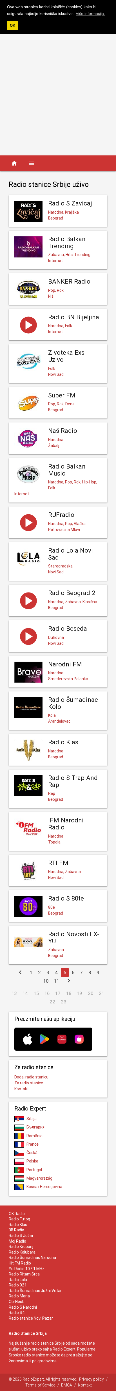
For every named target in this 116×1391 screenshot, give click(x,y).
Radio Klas (18, 1224)
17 (58, 993)
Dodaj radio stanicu (31, 1077)
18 (68, 993)
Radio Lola (18, 1279)
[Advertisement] (58, 95)
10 (45, 981)
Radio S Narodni (23, 1307)
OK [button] (12, 26)
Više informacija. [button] (90, 13)
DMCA (66, 1385)
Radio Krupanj (21, 1246)
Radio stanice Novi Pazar (31, 1318)
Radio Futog (19, 1219)
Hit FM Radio (20, 1263)
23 (63, 1002)
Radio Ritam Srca (24, 1274)
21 (101, 993)
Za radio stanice (28, 1082)
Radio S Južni (21, 1235)
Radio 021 (18, 1285)
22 (52, 1002)
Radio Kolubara (22, 1252)
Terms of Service (40, 1385)
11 (56, 981)
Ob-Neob (16, 1301)
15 (36, 993)
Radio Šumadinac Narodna (32, 1257)
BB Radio (16, 1229)
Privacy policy (91, 1379)
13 (14, 993)
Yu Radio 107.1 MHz (26, 1268)
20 (90, 993)
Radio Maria (19, 1296)
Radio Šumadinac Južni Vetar (35, 1290)
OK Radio (17, 1213)
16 (47, 993)
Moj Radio (17, 1241)
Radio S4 (17, 1312)
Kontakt (21, 1088)
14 (25, 993)
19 (79, 993)
